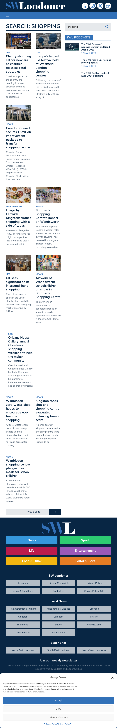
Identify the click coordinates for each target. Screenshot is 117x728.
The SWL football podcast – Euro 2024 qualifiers (96, 74)
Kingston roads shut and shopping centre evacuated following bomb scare (47, 410)
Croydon (94, 608)
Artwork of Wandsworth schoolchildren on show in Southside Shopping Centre (48, 287)
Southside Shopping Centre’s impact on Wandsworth (48, 216)
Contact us (58, 591)
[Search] (107, 27)
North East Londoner (22, 650)
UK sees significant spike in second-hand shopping (18, 284)
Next (55, 512)
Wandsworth (94, 624)
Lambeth (58, 616)
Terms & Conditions (23, 591)
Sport (85, 540)
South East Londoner (58, 650)
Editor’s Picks (85, 561)
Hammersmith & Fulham (22, 608)
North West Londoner (94, 650)
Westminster (23, 632)
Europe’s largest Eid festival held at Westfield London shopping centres (47, 66)
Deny (58, 708)
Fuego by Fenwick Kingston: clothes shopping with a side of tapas (18, 218)
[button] (112, 677)
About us (23, 583)
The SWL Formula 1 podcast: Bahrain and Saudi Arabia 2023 (95, 47)
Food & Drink (14, 206)
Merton (94, 616)
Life (8, 52)
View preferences (58, 717)
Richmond (22, 624)
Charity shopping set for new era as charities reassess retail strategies (18, 64)
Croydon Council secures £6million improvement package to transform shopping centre (18, 137)
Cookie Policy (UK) (94, 591)
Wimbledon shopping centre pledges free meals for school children (18, 468)
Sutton (58, 624)
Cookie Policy (51, 724)
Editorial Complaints (58, 583)
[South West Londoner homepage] (35, 5)
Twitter (100, 6)
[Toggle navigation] (7, 15)
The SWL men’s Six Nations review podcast (96, 61)
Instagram (92, 6)
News (9, 124)
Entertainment (85, 551)
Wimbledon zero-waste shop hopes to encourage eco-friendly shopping (18, 410)
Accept (58, 700)
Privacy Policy (64, 724)
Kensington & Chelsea (58, 608)
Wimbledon (58, 632)
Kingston (23, 616)
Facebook (85, 6)
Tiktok (108, 6)
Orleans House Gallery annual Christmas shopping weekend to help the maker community (20, 349)
